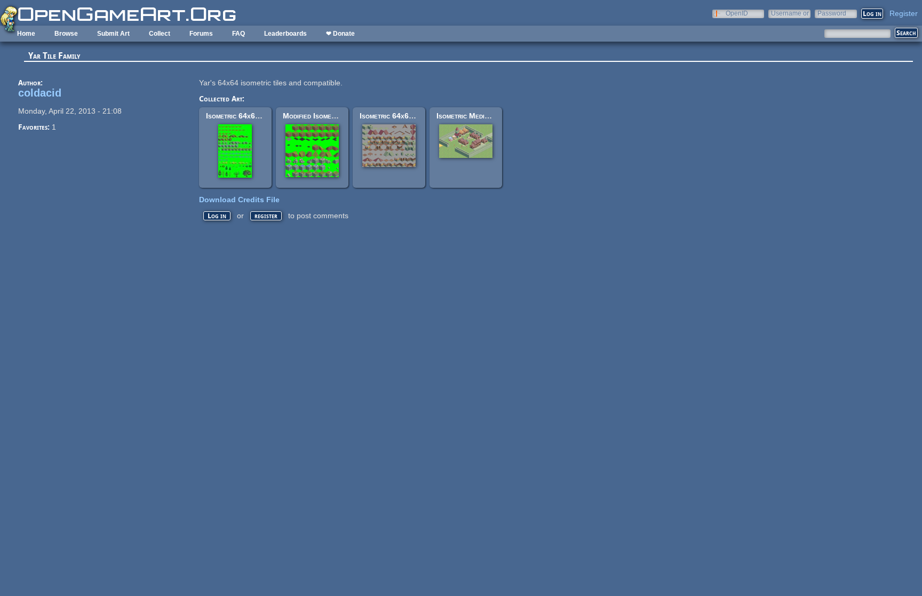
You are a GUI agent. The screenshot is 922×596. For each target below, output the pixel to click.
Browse (66, 33)
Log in (217, 216)
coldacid (39, 93)
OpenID (737, 13)
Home (26, 33)
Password (831, 13)
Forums (201, 33)
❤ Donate (340, 33)
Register (903, 13)
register (266, 216)
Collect (159, 33)
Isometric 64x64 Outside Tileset (259, 116)
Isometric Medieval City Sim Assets (494, 116)
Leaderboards (285, 33)
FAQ (238, 33)
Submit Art (113, 33)
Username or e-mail (790, 13)
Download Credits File (239, 199)
